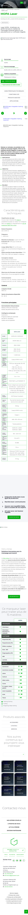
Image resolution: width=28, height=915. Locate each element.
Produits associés (14, 97)
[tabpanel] (14, 774)
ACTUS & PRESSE (14, 827)
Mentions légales (14, 893)
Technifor (12, 854)
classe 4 (18, 220)
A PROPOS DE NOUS (14, 823)
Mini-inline (6, 558)
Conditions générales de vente (14, 901)
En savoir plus (14, 596)
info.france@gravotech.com (11, 875)
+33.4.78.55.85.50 (8, 873)
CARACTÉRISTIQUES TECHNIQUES (14, 91)
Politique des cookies (14, 895)
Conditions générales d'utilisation (14, 899)
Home (3, 9)
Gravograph (20, 854)
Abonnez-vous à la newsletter (13, 850)
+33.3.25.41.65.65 (8, 886)
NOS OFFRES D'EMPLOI (14, 820)
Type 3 (6, 854)
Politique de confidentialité (14, 897)
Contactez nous (10, 81)
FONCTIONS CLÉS (14, 94)
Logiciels (14, 725)
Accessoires (14, 722)
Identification (5, 22)
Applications (14, 101)
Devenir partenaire (14, 830)
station (9, 223)
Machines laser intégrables (13, 9)
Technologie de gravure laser (14, 903)
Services (14, 729)
